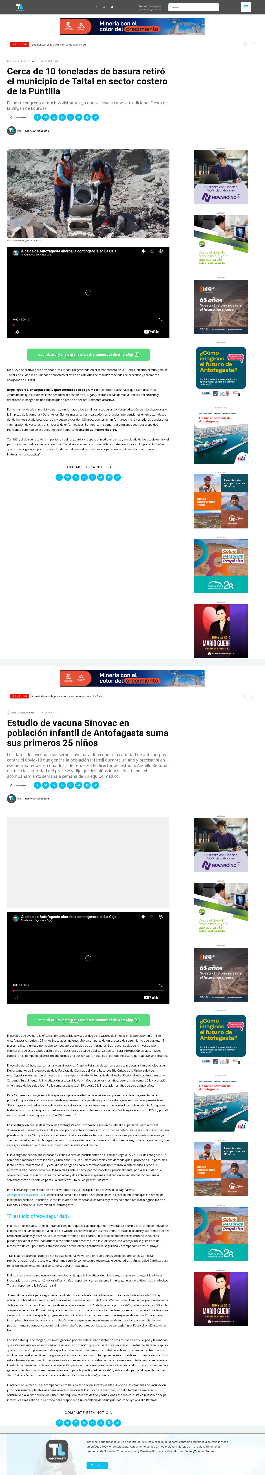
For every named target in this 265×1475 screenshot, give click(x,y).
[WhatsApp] (54, 117)
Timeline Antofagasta (35, 131)
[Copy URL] (95, 117)
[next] (252, 44)
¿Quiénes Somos (203, 1451)
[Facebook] (96, 7)
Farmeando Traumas (45, 44)
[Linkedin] (62, 117)
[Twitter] (112, 7)
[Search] (215, 7)
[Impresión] (78, 117)
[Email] (70, 117)
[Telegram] (87, 117)
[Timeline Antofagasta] (12, 130)
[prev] (246, 44)
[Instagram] (104, 7)
